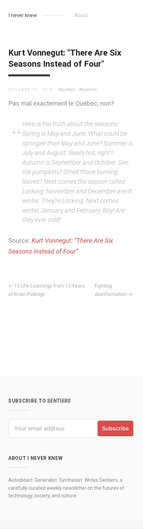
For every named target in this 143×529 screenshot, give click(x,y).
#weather (88, 89)
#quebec (66, 89)
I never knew (22, 15)
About (81, 15)
